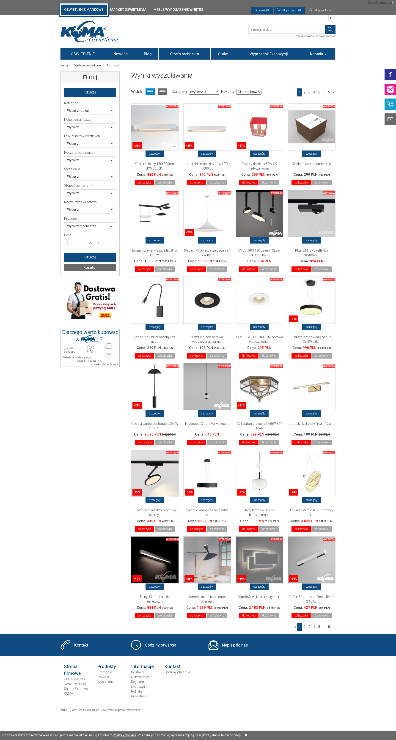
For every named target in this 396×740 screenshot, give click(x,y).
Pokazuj (227, 91)
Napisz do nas (235, 645)
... (324, 92)
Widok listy (162, 91)
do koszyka (144, 182)
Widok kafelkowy (150, 91)
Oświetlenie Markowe (87, 65)
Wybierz (73, 127)
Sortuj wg (179, 91)
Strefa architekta (184, 54)
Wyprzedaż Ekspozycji (269, 54)
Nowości (121, 54)
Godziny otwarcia (160, 645)
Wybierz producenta (81, 226)
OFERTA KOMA (74, 679)
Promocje (104, 672)
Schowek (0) (262, 10)
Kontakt (317, 54)
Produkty (106, 666)
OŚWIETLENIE (83, 54)
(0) (292, 10)
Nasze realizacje (75, 684)
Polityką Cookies (124, 735)
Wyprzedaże (106, 682)
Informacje (142, 666)
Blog (148, 54)
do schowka (165, 182)
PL (331, 18)
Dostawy (137, 672)
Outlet (223, 54)
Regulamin (138, 682)
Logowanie (139, 686)
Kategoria (71, 103)
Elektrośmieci (140, 677)
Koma (64, 65)
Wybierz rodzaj (78, 110)
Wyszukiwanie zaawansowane (316, 36)
